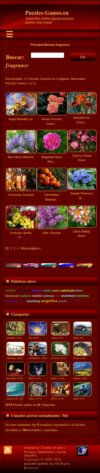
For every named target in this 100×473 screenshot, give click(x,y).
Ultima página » (30, 248)
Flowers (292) (58, 358)
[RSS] (7, 450)
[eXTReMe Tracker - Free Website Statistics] (82, 455)
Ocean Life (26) (14, 398)
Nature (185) (80, 378)
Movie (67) (35, 378)
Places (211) (35, 398)
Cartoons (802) (14, 358)
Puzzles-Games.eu (47, 13)
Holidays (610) (14, 378)
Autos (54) (57, 338)
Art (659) (34, 338)
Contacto (31, 447)
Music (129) (57, 378)
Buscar (49, 44)
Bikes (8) (78, 338)
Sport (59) (78, 398)
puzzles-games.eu (39, 463)
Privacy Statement (39, 452)
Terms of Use (52, 447)
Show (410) (57, 398)
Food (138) (79, 358)
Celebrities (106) (38, 358)
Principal (37, 44)
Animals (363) (14, 338)
